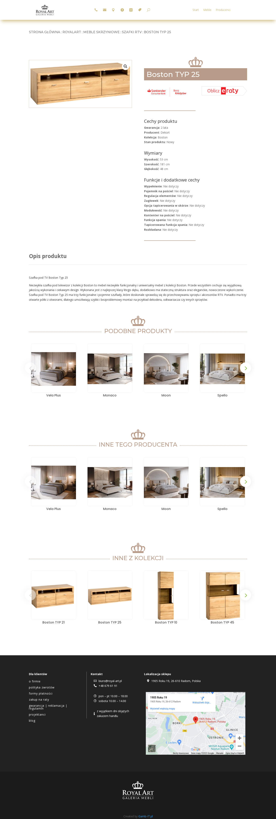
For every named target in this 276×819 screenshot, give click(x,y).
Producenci (223, 10)
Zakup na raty (39, 699)
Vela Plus (53, 395)
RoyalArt (71, 32)
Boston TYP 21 (53, 622)
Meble (207, 10)
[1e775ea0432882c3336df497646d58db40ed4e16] (167, 97)
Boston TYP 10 (166, 622)
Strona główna (44, 32)
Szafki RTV (132, 32)
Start (196, 10)
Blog (32, 720)
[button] (125, 66)
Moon (166, 395)
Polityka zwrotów (42, 687)
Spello (222, 395)
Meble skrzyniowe (101, 32)
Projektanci (37, 714)
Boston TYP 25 (109, 622)
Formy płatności (41, 693)
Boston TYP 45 (222, 622)
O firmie (35, 681)
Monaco (110, 395)
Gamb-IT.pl (145, 816)
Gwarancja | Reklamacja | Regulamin (48, 707)
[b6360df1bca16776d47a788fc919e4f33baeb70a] (224, 94)
